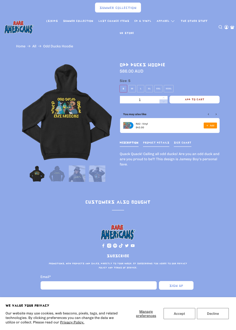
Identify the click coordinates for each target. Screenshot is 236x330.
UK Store (127, 33)
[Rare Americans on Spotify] (115, 246)
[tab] (129, 143)
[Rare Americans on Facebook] (103, 246)
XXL (158, 88)
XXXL (169, 88)
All (34, 46)
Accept (179, 314)
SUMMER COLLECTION (78, 21)
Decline (213, 314)
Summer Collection (118, 8)
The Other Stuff (194, 21)
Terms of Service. (125, 268)
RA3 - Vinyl (142, 123)
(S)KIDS (52, 21)
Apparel (163, 21)
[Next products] (216, 114)
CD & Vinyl (142, 21)
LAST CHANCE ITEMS (113, 21)
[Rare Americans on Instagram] (109, 246)
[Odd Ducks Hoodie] (66, 112)
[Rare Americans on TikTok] (121, 246)
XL (149, 88)
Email (45, 277)
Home (20, 46)
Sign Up (176, 286)
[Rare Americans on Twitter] (127, 246)
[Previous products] (208, 114)
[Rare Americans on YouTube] (133, 246)
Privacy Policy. (72, 322)
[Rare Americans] (19, 27)
